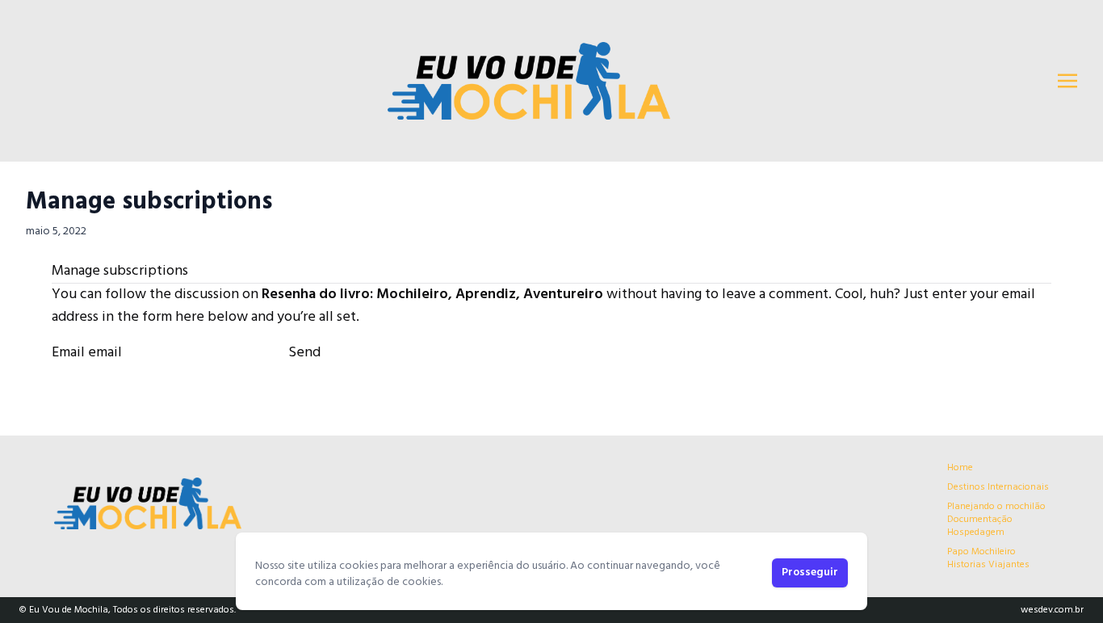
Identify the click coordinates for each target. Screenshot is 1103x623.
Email (68, 352)
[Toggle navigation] (1067, 81)
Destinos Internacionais (998, 487)
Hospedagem (975, 532)
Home (960, 468)
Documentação (980, 519)
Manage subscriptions (149, 202)
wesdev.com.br (1052, 610)
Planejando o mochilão (996, 507)
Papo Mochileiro (981, 552)
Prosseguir (810, 572)
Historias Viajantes (988, 565)
